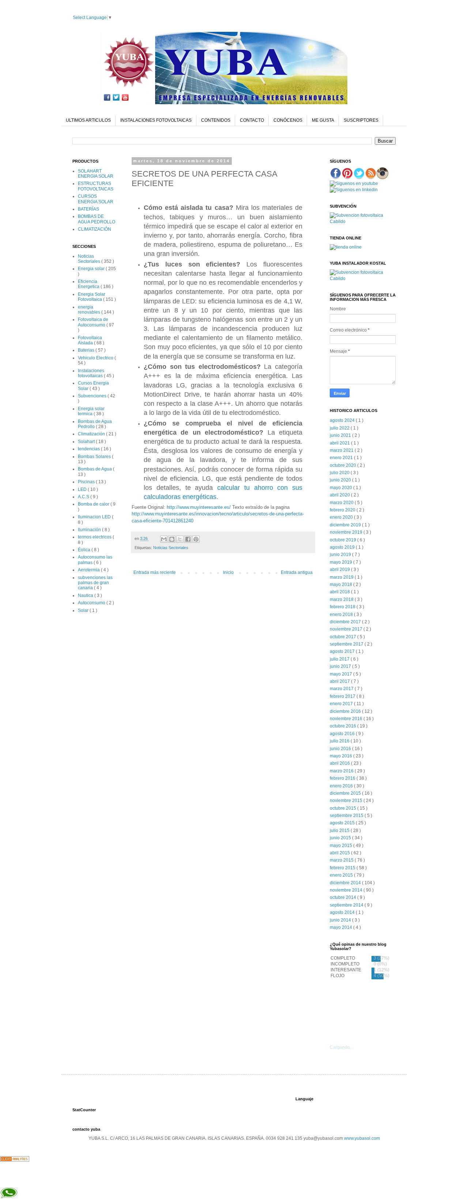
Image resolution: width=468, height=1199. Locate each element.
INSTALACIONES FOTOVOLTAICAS (156, 120)
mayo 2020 (341, 487)
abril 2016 (340, 763)
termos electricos (95, 537)
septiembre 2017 (347, 644)
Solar (84, 610)
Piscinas (87, 481)
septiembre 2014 (347, 905)
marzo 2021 (342, 450)
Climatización (92, 433)
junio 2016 (341, 748)
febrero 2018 (343, 606)
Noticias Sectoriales (170, 547)
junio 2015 (341, 837)
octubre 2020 (343, 465)
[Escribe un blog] (172, 539)
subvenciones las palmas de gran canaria (95, 583)
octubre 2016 (343, 726)
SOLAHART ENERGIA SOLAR (95, 174)
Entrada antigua (297, 572)
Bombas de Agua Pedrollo (95, 424)
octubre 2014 (343, 897)
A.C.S (84, 496)
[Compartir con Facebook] (188, 539)
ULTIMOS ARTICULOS (88, 120)
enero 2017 (342, 703)
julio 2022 (340, 428)
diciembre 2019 (346, 524)
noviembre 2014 (346, 890)
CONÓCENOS (287, 120)
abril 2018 (340, 591)
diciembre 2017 (346, 621)
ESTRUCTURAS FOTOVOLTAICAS (95, 186)
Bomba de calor (94, 504)
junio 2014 (341, 920)
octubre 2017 (343, 636)
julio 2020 (340, 472)
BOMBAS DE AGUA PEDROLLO (96, 219)
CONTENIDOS (215, 120)
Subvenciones (92, 395)
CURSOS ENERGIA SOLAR (95, 199)
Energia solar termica (91, 411)
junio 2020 (341, 480)
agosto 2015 (343, 822)
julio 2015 (340, 830)
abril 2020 (340, 495)
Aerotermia (89, 569)
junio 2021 (341, 435)
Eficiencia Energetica (89, 284)
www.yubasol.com (362, 1138)
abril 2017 (340, 681)
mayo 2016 (341, 756)
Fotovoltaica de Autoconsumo (93, 322)
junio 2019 (341, 554)
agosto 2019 (343, 547)
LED (83, 489)
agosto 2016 (343, 733)
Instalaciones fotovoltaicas (91, 373)
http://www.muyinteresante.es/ (199, 507)
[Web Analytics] (14, 1160)
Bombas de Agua (95, 469)
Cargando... (341, 1047)
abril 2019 (340, 569)
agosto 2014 (343, 912)
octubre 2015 (343, 808)
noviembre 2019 (346, 532)
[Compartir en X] (180, 539)
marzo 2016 (342, 771)
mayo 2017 (341, 674)
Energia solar (92, 268)
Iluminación (90, 529)
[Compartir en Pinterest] (196, 539)
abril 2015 (340, 852)
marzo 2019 (342, 577)
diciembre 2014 (346, 882)
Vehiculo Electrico (96, 357)
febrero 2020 (343, 509)
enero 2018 (342, 614)
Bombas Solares (95, 456)
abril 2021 (340, 443)
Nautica (86, 595)
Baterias (86, 350)
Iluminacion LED (95, 516)
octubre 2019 (343, 539)
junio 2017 (341, 666)
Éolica (84, 549)
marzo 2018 (342, 599)
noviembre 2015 (346, 800)
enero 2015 (342, 875)
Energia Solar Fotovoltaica (91, 297)
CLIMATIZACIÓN (94, 229)
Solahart (87, 441)
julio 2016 (340, 741)
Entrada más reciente (154, 572)
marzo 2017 (342, 688)
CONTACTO (252, 120)
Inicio (228, 572)
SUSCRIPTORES (361, 120)
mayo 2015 (341, 845)
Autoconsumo (92, 602)
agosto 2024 (343, 420)
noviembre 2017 (346, 629)
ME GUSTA (323, 120)
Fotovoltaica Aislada (90, 340)
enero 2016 (342, 785)
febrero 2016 (343, 778)
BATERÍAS (88, 209)
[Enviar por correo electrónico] (163, 539)
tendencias (89, 448)
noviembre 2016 (346, 718)
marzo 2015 (342, 860)
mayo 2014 (341, 927)
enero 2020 (342, 517)
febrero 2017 (343, 696)
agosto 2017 (343, 651)
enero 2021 (342, 457)
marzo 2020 (342, 502)
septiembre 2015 (347, 815)
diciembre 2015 (346, 793)
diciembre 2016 (346, 711)
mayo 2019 (341, 562)
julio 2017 (340, 659)
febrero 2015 (343, 867)
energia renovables (89, 310)
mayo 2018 (341, 584)
